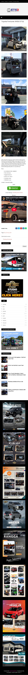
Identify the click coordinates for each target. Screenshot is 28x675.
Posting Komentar (7, 239)
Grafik (4, 311)
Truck (4, 325)
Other (4, 318)
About (6, 1)
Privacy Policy (16, 1)
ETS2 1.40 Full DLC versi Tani (16, 365)
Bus (3, 306)
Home (2, 1)
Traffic (4, 320)
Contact (10, 1)
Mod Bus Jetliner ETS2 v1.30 (15, 381)
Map (4, 315)
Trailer (4, 322)
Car (4, 232)
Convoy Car (8, 232)
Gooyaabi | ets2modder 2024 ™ (14, 672)
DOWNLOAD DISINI (18, 192)
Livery (4, 313)
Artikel (4, 304)
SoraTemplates (12, 671)
